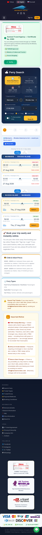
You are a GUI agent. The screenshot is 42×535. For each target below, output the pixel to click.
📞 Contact (5, 436)
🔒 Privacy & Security (9, 430)
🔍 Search (30, 118)
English (22, 2)
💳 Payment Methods (9, 396)
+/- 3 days (10, 113)
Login (37, 17)
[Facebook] (18, 13)
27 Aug (17, 152)
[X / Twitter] (24, 13)
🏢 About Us (6, 419)
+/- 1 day (20, 113)
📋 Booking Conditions (9, 399)
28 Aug (24, 152)
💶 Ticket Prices (7, 394)
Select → (34, 209)
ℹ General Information (9, 410)
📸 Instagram (6, 447)
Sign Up (30, 17)
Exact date (30, 113)
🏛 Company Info (7, 433)
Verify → (12, 62)
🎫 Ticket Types (7, 391)
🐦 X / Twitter (6, 450)
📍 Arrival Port (28, 96)
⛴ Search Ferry (7, 388)
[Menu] (4, 17)
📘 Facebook (6, 444)
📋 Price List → (9, 143)
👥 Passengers (25, 104)
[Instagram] (21, 13)
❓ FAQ (4, 413)
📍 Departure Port (10, 96)
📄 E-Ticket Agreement (9, 427)
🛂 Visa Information (8, 416)
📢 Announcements (8, 408)
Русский (32, 2)
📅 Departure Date (10, 104)
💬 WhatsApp (6, 452)
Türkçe (12, 2)
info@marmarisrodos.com (17, 370)
